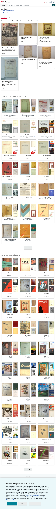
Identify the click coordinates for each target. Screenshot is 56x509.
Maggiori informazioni (37, 20)
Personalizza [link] (35, 504)
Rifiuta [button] (22, 504)
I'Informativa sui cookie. (39, 496)
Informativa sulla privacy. (12, 499)
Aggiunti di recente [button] (12, 17)
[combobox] (30, 5)
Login (50, 2)
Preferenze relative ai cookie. (32, 495)
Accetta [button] (12, 504)
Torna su (28, 476)
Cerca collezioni (5, 12)
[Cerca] (53, 5)
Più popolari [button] (4, 17)
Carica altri (28, 248)
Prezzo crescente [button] (22, 17)
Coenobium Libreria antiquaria (8, 10)
